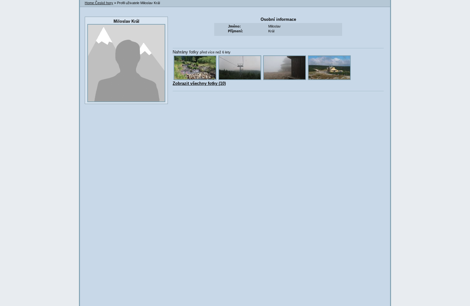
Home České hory (99, 3)
